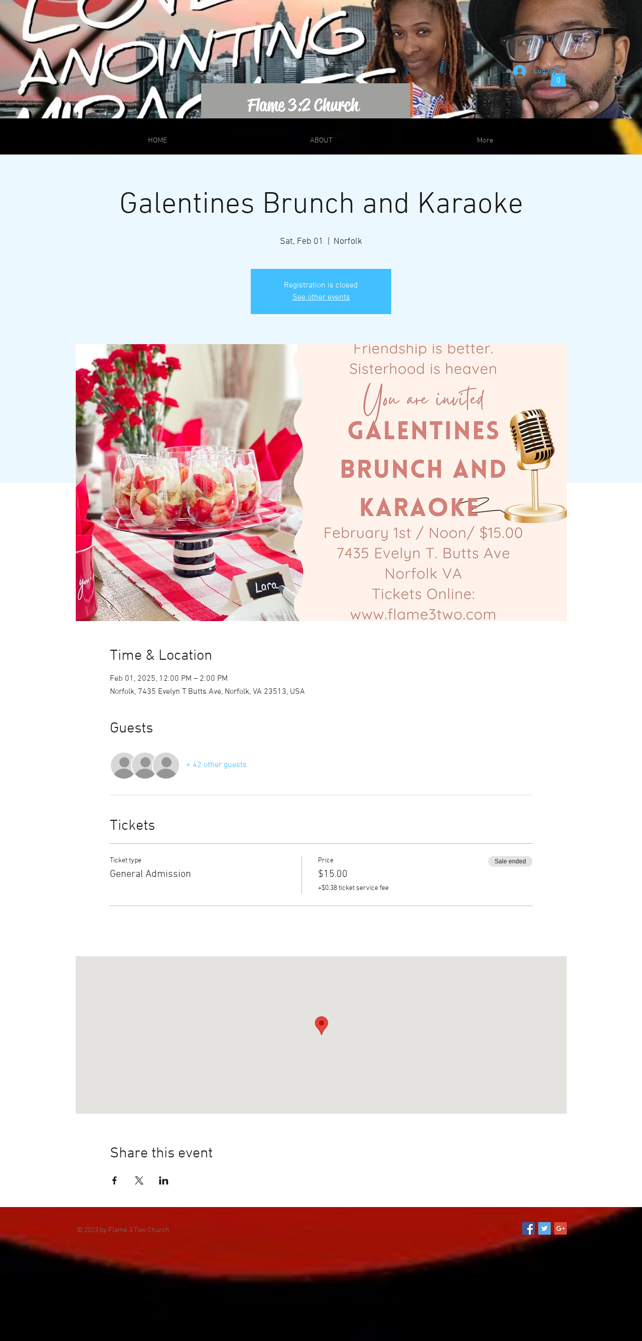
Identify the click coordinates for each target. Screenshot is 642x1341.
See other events (321, 297)
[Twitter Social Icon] (544, 1228)
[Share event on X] (139, 1180)
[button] (558, 76)
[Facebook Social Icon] (528, 1228)
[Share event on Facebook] (114, 1180)
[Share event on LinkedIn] (164, 1180)
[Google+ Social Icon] (560, 1228)
